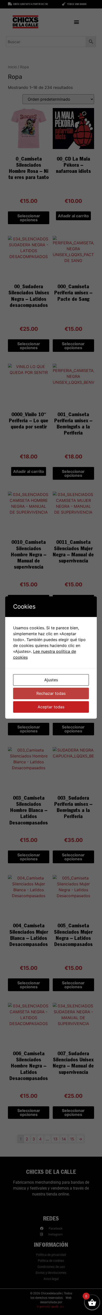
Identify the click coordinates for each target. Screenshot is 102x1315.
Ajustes (51, 679)
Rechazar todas (51, 693)
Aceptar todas (51, 706)
